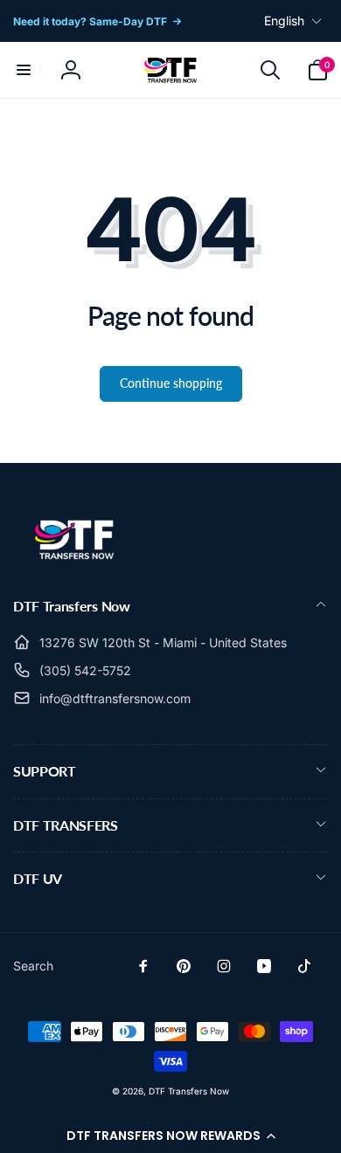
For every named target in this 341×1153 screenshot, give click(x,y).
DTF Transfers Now (189, 1091)
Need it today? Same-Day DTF (90, 21)
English (284, 20)
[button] (170, 1135)
